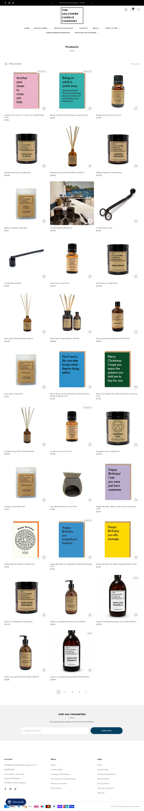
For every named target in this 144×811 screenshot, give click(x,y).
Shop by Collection (63, 28)
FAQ (99, 765)
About (96, 28)
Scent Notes (56, 788)
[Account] (126, 9)
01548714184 (9, 769)
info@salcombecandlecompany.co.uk (20, 765)
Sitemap (100, 793)
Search (54, 765)
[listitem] (72, 2)
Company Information (60, 774)
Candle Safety (56, 769)
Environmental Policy (106, 774)
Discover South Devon (85, 33)
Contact (83, 28)
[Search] (138, 9)
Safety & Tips (111, 28)
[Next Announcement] (92, 3)
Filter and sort (15, 64)
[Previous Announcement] (52, 3)
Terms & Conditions (105, 788)
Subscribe (107, 731)
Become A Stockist (59, 783)
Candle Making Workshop (58, 33)
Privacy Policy (103, 783)
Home (26, 28)
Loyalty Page (102, 769)
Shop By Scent (40, 28)
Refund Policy (103, 779)
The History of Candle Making (63, 779)
